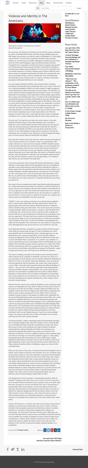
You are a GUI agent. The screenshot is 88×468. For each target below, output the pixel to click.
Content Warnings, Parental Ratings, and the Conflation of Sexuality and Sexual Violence (72, 59)
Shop (48, 3)
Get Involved (57, 3)
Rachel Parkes (70, 25)
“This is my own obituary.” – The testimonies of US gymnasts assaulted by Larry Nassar (72, 83)
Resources (33, 3)
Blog (41, 3)
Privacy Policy (78, 449)
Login (79, 8)
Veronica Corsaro (22, 430)
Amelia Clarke (70, 36)
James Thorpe (70, 31)
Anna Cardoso (70, 29)
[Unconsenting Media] (7, 2)
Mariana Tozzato (71, 27)
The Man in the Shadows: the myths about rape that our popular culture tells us (72, 94)
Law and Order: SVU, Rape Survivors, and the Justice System (72, 50)
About (24, 3)
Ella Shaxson (69, 23)
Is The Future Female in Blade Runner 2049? (73, 113)
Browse (15, 3)
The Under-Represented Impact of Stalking (72, 69)
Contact (68, 3)
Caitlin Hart (69, 34)
